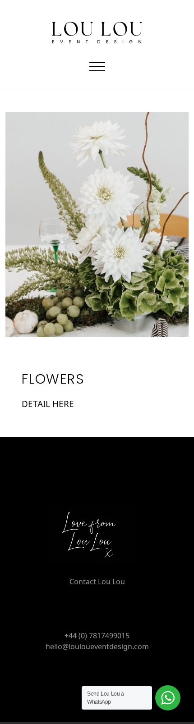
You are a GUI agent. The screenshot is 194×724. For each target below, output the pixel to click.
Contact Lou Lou (97, 582)
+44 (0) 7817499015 (97, 636)
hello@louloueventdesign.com (97, 646)
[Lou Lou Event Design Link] (97, 540)
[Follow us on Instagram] (86, 668)
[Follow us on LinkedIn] (108, 668)
